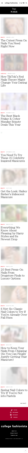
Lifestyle (3, 73)
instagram (15, 412)
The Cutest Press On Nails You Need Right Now (14, 43)
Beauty (3, 37)
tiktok (15, 410)
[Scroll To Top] (25, 450)
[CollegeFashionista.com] (11, 3)
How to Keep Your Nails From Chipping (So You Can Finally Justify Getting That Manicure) (14, 354)
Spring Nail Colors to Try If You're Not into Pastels (14, 393)
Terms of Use (14, 435)
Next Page (22, 403)
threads (15, 417)
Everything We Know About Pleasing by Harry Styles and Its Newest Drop (12, 233)
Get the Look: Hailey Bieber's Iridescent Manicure (14, 194)
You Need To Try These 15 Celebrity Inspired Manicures (13, 158)
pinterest (15, 414)
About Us (14, 431)
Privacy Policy (14, 433)
